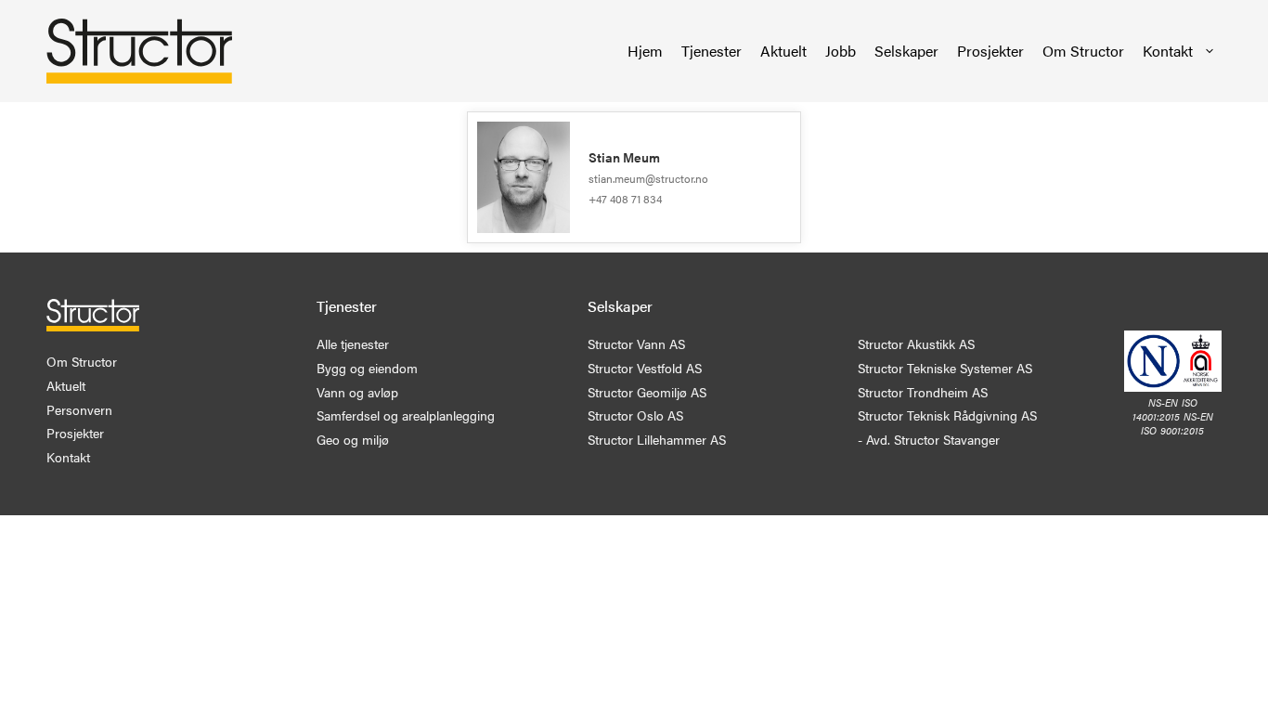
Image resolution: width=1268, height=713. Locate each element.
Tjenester (711, 50)
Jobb (840, 50)
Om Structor (1083, 50)
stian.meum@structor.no (648, 178)
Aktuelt (783, 50)
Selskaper (906, 50)
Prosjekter (990, 50)
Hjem (645, 50)
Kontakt (1168, 50)
